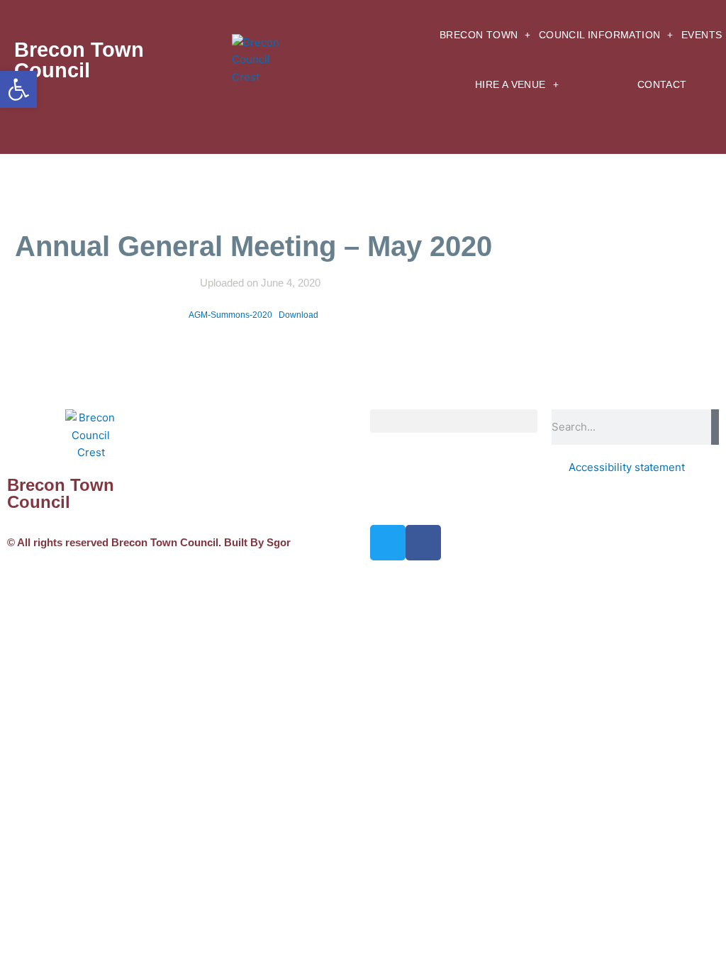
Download (298, 315)
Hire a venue (510, 84)
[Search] (715, 427)
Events (701, 35)
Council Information (600, 35)
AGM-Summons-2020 (230, 315)
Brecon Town (479, 35)
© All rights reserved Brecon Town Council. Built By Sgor (149, 542)
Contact (662, 84)
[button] (453, 421)
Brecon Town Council (79, 60)
